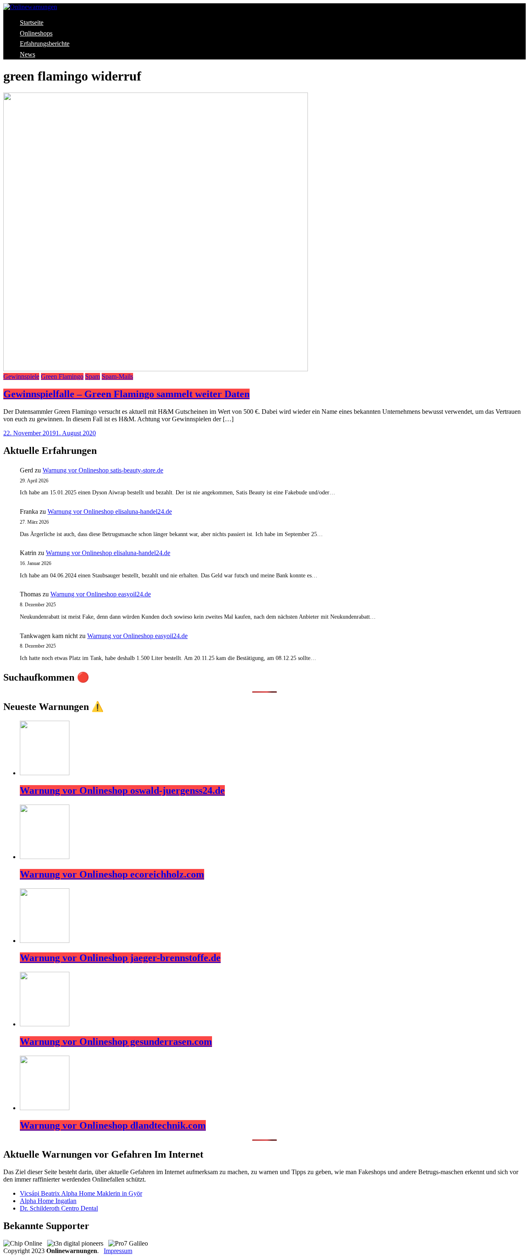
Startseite (31, 22)
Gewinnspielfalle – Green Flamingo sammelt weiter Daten (126, 394)
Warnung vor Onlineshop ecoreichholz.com (112, 874)
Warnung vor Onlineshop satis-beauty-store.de (103, 470)
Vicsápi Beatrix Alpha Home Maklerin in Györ (81, 1193)
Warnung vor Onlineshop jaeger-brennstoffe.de (120, 957)
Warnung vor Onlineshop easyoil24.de (100, 594)
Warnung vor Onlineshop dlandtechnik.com (113, 1125)
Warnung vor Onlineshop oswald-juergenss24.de (122, 790)
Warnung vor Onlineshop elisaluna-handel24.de (110, 511)
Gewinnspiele (21, 376)
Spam (92, 376)
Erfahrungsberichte (44, 43)
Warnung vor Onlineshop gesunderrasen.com (116, 1041)
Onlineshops (36, 33)
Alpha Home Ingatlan (48, 1200)
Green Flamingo (62, 376)
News (27, 54)
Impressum (118, 1250)
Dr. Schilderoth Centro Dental (59, 1208)
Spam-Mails (117, 376)
